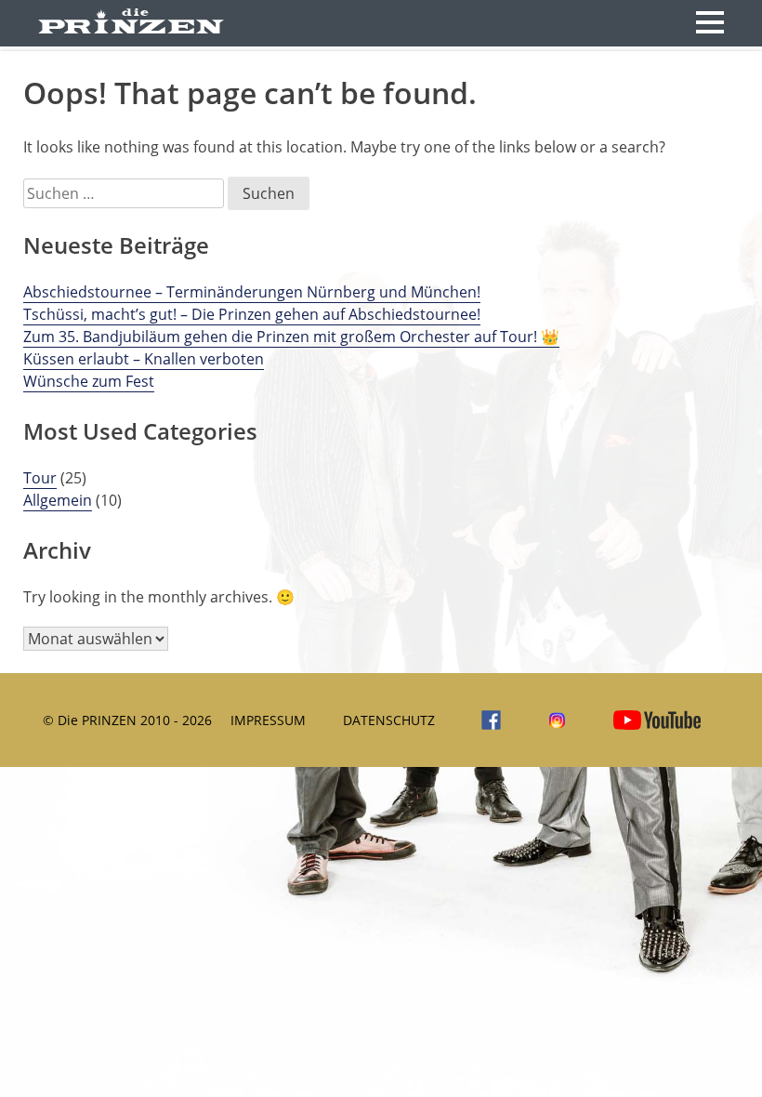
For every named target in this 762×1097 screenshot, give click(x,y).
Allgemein (57, 500)
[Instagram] (552, 720)
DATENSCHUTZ (389, 720)
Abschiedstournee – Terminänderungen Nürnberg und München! (251, 292)
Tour (40, 478)
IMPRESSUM (268, 720)
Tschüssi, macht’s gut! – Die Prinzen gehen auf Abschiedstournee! (251, 314)
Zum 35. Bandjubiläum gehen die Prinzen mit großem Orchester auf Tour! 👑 (291, 336)
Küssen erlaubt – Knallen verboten (143, 359)
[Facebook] (486, 720)
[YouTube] (652, 720)
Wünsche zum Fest (88, 381)
